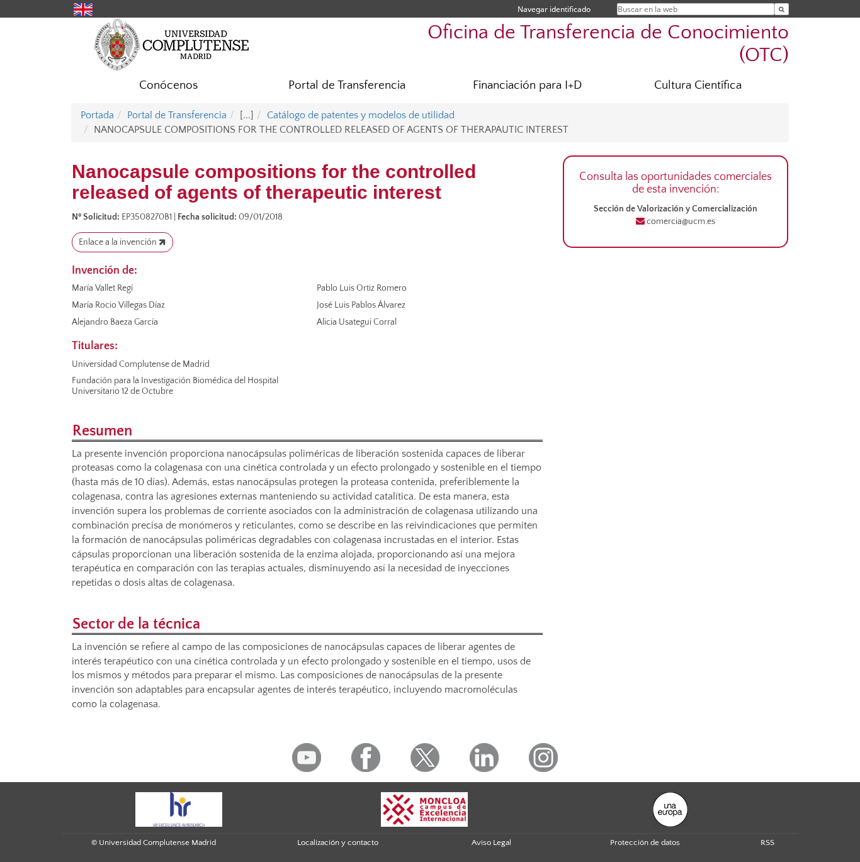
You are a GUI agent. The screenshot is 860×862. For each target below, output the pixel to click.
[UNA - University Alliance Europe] (670, 808)
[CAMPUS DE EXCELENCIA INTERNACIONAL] (424, 808)
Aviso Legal (491, 842)
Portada (97, 115)
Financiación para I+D (527, 85)
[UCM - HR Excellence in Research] (178, 808)
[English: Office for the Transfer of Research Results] (83, 8)
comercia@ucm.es (680, 221)
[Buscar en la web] (781, 9)
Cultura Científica (698, 85)
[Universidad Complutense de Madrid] (172, 44)
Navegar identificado (554, 9)
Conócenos (168, 85)
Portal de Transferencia (346, 85)
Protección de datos (645, 842)
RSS (767, 842)
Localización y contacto (337, 842)
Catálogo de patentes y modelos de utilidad (361, 115)
